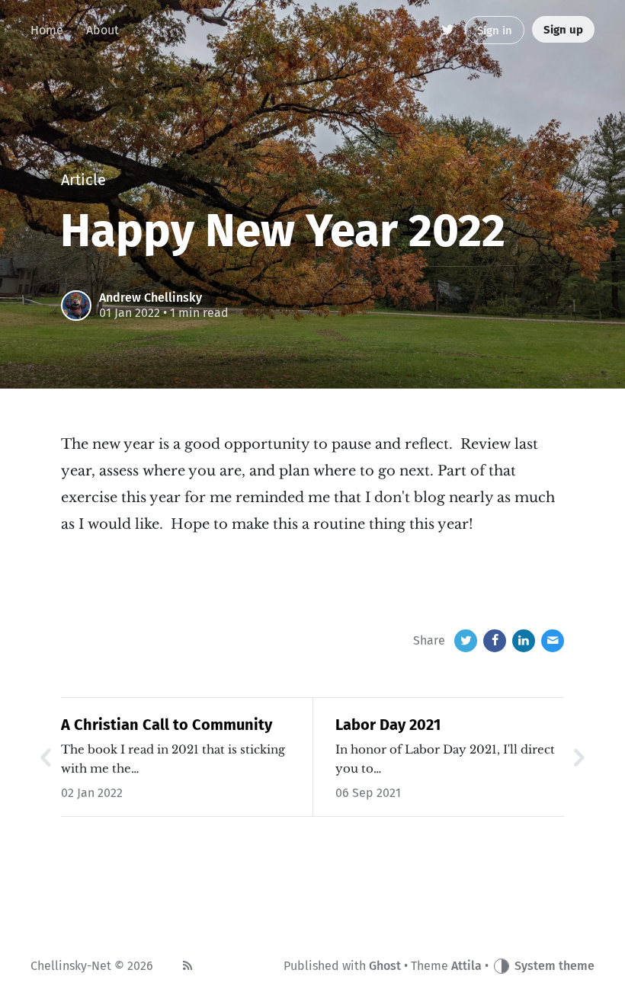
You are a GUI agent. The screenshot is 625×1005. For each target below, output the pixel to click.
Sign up (563, 30)
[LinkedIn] (523, 640)
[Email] (552, 640)
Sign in (494, 30)
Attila (466, 966)
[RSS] (187, 966)
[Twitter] (448, 30)
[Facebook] (494, 640)
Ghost (385, 966)
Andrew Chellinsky (150, 297)
